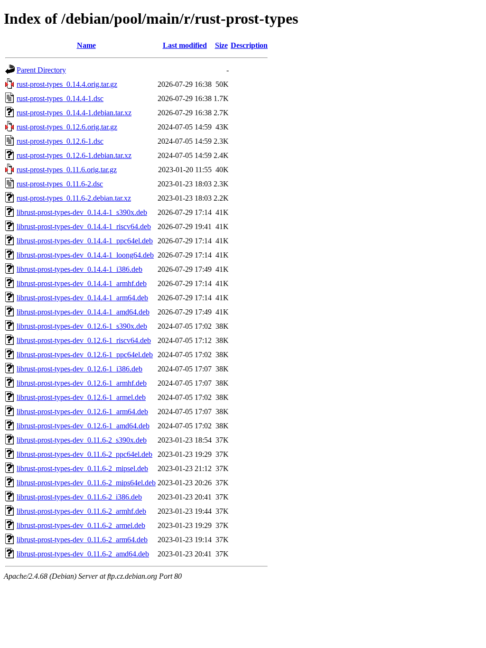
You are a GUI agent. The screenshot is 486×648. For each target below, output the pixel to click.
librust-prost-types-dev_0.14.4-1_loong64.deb (85, 255)
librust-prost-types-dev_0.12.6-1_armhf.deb (82, 383)
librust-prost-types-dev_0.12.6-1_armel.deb (81, 397)
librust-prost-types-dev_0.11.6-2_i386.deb (79, 497)
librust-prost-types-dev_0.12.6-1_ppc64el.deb (85, 355)
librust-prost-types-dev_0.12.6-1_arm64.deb (82, 411)
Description (249, 45)
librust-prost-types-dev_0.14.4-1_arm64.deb (82, 298)
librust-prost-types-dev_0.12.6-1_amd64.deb (83, 426)
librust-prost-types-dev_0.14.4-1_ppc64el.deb (85, 241)
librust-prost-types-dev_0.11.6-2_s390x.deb (82, 440)
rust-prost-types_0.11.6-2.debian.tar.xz (74, 198)
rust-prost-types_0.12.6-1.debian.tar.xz (74, 155)
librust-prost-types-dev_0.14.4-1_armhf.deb (82, 283)
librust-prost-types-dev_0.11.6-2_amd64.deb (83, 554)
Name (86, 45)
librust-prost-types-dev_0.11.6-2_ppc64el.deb (84, 454)
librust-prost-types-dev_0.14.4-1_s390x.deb (82, 212)
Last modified (185, 45)
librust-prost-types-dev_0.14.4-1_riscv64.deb (84, 226)
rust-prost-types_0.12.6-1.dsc (60, 141)
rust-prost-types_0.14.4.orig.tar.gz (67, 84)
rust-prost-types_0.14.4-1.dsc (60, 98)
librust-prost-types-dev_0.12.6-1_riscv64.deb (84, 340)
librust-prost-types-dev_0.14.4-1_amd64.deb (83, 312)
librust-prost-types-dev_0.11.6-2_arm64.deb (82, 540)
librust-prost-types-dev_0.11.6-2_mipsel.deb (82, 468)
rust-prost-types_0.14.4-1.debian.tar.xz (74, 113)
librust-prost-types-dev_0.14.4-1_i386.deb (79, 269)
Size (221, 45)
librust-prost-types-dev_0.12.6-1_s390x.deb (82, 326)
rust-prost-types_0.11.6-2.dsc (60, 184)
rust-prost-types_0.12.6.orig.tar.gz (67, 127)
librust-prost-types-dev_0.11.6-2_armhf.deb (81, 511)
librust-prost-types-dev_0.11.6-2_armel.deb (81, 525)
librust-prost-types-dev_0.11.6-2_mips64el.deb (86, 483)
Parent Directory (41, 70)
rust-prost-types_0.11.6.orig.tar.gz (67, 170)
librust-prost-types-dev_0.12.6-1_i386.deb (79, 369)
